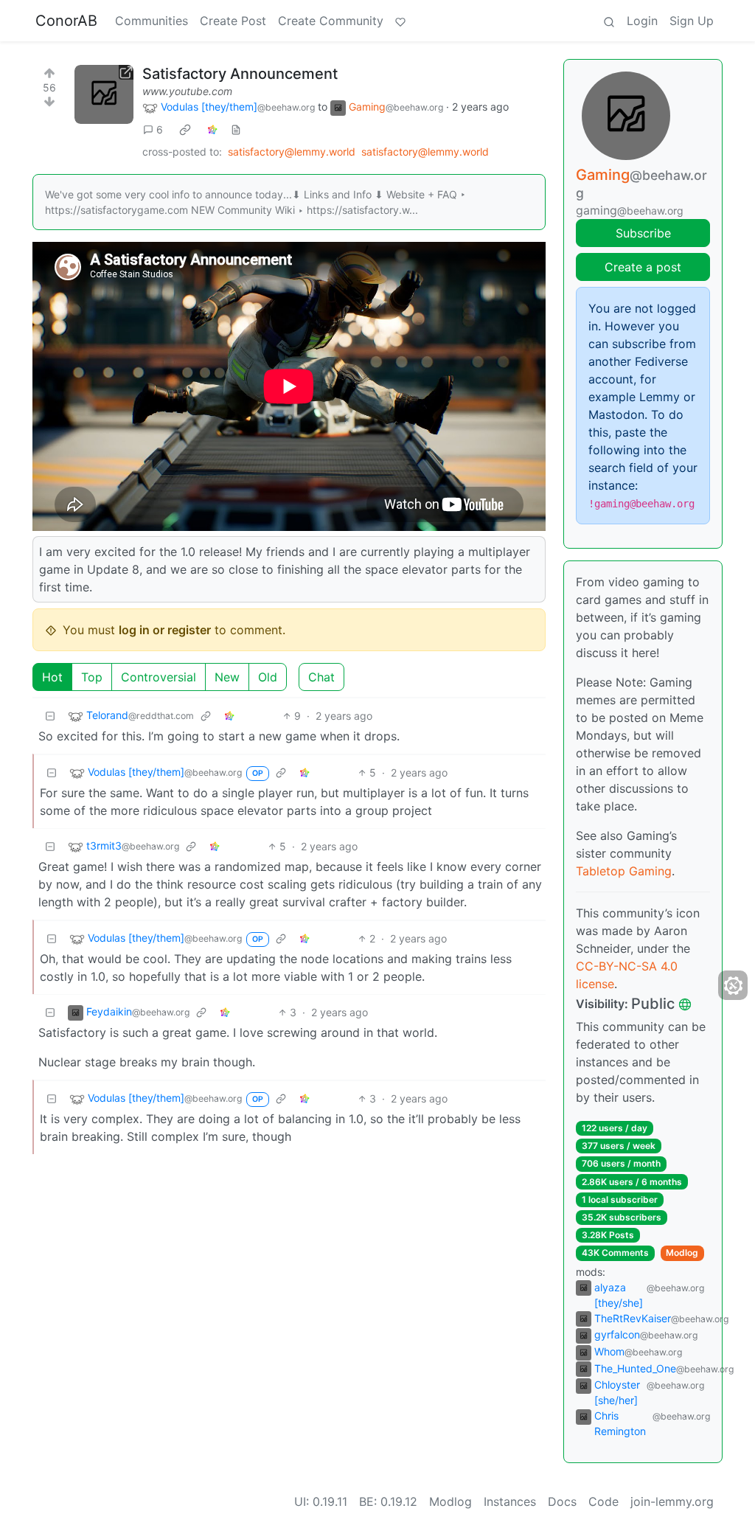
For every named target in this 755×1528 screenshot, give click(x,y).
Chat (321, 677)
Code (603, 1501)
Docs (562, 1501)
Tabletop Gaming (624, 871)
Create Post (233, 20)
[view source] (236, 129)
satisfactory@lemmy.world (291, 151)
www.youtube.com (187, 91)
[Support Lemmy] (400, 20)
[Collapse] (50, 715)
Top (91, 677)
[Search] (609, 20)
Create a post (643, 267)
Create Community (330, 20)
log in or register (165, 629)
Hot (52, 677)
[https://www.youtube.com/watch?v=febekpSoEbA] (103, 94)
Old (267, 677)
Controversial (158, 677)
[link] (185, 130)
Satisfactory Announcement (240, 74)
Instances (510, 1501)
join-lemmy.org (672, 1501)
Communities (151, 20)
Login (642, 20)
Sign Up (691, 20)
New (227, 677)
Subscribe (643, 233)
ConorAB (66, 20)
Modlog (682, 1252)
